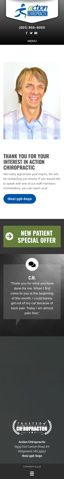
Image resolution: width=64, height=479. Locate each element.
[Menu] (31, 473)
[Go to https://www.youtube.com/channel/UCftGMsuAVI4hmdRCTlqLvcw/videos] (35, 33)
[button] (19, 199)
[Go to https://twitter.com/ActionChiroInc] (31, 33)
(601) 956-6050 (32, 27)
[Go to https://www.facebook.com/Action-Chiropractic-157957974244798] (26, 33)
